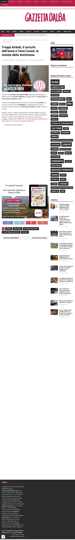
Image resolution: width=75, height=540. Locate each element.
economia (65, 133)
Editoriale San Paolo (7, 506)
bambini (54, 104)
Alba (2, 31)
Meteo (53, 153)
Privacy (22, 534)
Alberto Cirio (57, 87)
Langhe (14, 31)
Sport (52, 31)
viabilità (54, 191)
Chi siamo (3, 1)
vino (62, 191)
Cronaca (44, 31)
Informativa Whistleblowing (16, 536)
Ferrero (54, 137)
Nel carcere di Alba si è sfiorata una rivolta (66, 301)
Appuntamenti (58, 99)
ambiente (66, 91)
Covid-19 (54, 119)
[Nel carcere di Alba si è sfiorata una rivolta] (54, 304)
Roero (21, 31)
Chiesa (59, 31)
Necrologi (29, 1)
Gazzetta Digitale (66, 1)
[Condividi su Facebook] (8, 222)
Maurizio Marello (65, 149)
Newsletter (67, 31)
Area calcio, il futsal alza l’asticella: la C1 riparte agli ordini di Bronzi (65, 234)
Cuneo (66, 128)
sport (63, 179)
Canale (54, 108)
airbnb (8, 228)
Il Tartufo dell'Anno (31, 228)
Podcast (25, 232)
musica (68, 153)
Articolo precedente (11, 238)
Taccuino (44, 1)
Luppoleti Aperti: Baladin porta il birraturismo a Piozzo (66, 257)
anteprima (54, 95)
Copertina (63, 115)
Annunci (36, 1)
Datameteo (55, 133)
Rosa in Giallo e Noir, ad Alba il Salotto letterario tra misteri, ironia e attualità (66, 312)
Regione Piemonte (62, 169)
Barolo (62, 104)
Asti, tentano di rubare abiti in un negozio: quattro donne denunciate (65, 291)
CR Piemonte (4, 5)
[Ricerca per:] (64, 35)
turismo (63, 183)
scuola (54, 179)
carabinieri (63, 108)
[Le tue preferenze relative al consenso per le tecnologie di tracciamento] (3, 537)
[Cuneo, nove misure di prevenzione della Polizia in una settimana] (54, 270)
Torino (54, 184)
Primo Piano (24, 60)
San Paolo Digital (14, 515)
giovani (55, 144)
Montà (61, 153)
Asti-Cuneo (17, 228)
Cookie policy (15, 534)
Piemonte (57, 161)
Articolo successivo (39, 238)
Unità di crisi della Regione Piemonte (62, 187)
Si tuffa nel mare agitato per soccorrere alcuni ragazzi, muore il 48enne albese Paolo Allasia (65, 220)
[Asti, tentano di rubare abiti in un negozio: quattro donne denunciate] (54, 292)
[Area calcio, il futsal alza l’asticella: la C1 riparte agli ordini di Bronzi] (54, 235)
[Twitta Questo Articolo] (19, 222)
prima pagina (56, 165)
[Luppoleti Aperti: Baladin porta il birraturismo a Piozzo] (54, 259)
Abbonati (20, 1)
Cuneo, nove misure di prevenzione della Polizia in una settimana (66, 268)
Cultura (36, 31)
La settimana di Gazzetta (11, 232)
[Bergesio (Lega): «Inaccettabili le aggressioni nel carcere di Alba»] (54, 208)
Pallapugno (55, 156)
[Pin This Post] (31, 222)
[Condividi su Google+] (42, 222)
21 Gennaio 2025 (9, 60)
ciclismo (63, 112)
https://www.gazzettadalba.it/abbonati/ (22, 121)
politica (68, 161)
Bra (8, 31)
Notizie (28, 31)
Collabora (12, 1)
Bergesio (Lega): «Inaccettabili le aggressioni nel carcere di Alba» (64, 206)
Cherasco (54, 112)
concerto (54, 115)
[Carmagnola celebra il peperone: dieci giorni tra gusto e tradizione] (54, 282)
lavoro (54, 149)
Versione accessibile (37, 60)
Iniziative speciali (54, 1)
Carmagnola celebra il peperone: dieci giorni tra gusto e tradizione (66, 279)
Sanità (63, 175)
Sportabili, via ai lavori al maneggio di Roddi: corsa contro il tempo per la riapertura (66, 246)
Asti (69, 99)
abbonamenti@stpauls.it (39, 119)
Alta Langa (56, 91)
